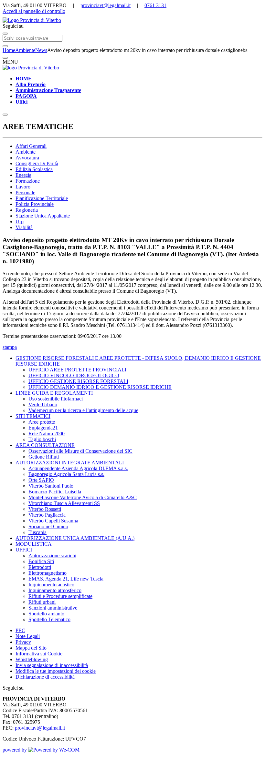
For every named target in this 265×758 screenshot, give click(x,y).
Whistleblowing (32, 659)
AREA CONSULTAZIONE (45, 445)
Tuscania (37, 532)
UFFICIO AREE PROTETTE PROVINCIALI (77, 369)
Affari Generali (31, 146)
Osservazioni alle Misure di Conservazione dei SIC (80, 451)
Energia (23, 175)
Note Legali (28, 636)
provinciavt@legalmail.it (105, 5)
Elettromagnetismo (47, 573)
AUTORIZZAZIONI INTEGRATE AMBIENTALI (70, 462)
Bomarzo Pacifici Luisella (54, 491)
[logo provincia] (132, 20)
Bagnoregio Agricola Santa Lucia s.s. (66, 474)
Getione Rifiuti (43, 457)
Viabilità (24, 227)
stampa (10, 347)
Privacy (23, 642)
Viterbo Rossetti (44, 509)
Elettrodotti (39, 567)
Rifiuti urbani (42, 602)
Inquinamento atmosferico (54, 590)
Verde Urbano (42, 404)
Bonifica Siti (41, 561)
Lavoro (23, 186)
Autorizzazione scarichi (52, 555)
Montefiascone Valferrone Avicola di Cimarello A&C (82, 497)
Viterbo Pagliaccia (47, 515)
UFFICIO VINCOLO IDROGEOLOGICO (73, 375)
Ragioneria (27, 210)
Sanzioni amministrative (52, 608)
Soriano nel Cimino (48, 526)
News (41, 50)
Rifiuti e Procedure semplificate (60, 596)
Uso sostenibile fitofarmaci (55, 398)
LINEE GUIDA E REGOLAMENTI (54, 393)
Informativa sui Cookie (39, 653)
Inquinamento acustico (51, 584)
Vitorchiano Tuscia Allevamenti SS (64, 503)
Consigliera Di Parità (37, 163)
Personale (25, 192)
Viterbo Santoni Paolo (50, 486)
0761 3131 (155, 5)
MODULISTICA (34, 544)
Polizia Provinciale (35, 204)
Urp (20, 221)
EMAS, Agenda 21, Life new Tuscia (65, 578)
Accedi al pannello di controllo (34, 11)
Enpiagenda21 (43, 427)
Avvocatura (27, 157)
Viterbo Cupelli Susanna (53, 520)
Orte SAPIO (41, 480)
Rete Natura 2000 (46, 433)
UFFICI (24, 549)
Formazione (28, 181)
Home (9, 50)
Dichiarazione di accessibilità (45, 677)
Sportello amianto (46, 613)
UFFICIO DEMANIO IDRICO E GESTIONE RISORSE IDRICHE (100, 387)
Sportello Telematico (49, 619)
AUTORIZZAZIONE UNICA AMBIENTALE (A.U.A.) (75, 538)
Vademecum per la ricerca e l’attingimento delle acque (83, 410)
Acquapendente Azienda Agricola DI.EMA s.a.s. (78, 468)
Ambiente (25, 50)
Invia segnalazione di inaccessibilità (52, 665)
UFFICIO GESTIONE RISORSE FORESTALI (78, 381)
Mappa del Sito (31, 648)
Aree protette (41, 422)
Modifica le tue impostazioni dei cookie (56, 671)
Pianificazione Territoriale (42, 198)
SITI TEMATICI (33, 416)
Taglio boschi (42, 439)
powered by (15, 750)
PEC (20, 630)
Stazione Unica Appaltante (43, 215)
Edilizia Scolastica (34, 169)
